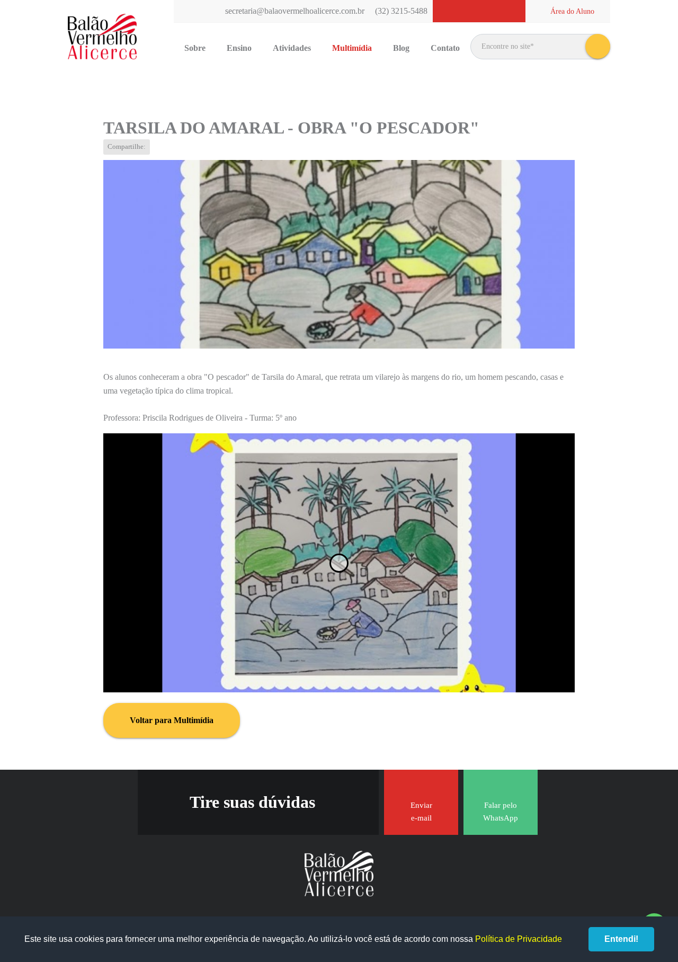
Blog (401, 47)
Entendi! (621, 938)
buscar (597, 46)
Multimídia (352, 47)
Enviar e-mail (421, 811)
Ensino (239, 47)
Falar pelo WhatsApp (500, 811)
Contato (445, 47)
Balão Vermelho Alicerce (102, 37)
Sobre (195, 47)
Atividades (292, 47)
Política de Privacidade (518, 938)
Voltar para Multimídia (171, 720)
